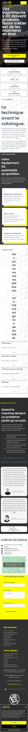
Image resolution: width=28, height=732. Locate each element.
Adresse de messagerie (9, 582)
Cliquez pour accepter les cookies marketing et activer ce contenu (14, 564)
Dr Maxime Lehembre (17, 491)
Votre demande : (7, 590)
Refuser (14, 726)
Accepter (14, 722)
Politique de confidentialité (14, 729)
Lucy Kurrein (14, 518)
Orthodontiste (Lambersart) (18, 492)
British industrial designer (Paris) (18, 519)
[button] (25, 707)
